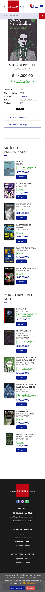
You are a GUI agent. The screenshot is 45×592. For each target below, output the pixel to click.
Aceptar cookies (17, 588)
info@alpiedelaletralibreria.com (22, 517)
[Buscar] (42, 16)
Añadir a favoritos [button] (20, 117)
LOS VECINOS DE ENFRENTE (23, 226)
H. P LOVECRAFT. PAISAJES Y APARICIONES (24, 333)
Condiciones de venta (22, 538)
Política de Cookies (22, 545)
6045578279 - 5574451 (22, 513)
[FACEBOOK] (18, 501)
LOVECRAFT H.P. (22, 69)
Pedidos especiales (22, 562)
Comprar (21, 177)
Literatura (24, 96)
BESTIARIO (21, 309)
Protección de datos (22, 542)
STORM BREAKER (24, 184)
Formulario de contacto (22, 521)
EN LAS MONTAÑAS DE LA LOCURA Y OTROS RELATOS (26, 387)
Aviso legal (22, 534)
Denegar (30, 588)
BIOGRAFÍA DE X (23, 204)
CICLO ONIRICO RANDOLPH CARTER (25, 412)
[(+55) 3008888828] (27, 501)
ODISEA (19, 162)
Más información (29, 583)
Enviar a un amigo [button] (20, 124)
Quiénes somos (22, 559)
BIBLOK (23, 90)
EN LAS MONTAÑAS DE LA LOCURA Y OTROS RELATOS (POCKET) (26, 360)
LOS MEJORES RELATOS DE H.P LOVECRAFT (26, 435)
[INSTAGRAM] (22, 501)
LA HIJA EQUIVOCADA (26, 248)
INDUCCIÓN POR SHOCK (27, 268)
